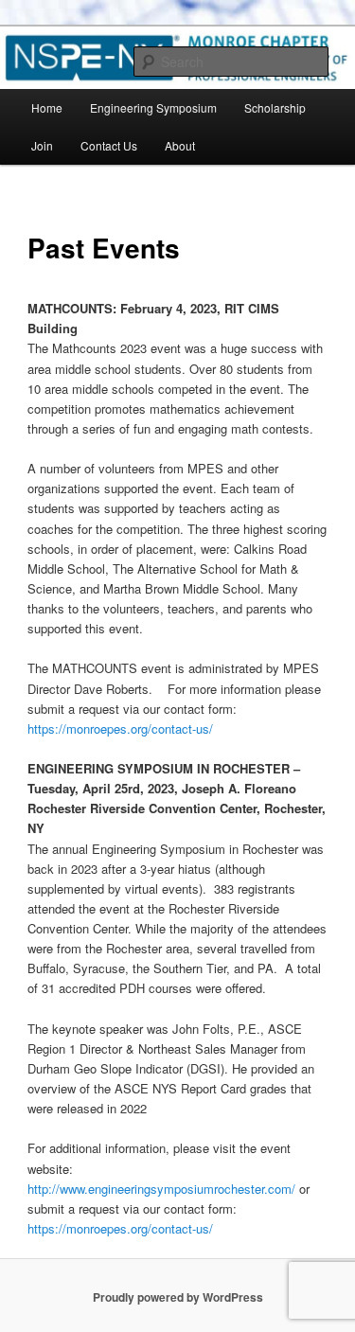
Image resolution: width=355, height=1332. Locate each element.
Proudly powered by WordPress (178, 1296)
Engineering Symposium (153, 107)
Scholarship (275, 107)
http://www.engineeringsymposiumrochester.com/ (161, 1189)
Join (42, 145)
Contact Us (108, 145)
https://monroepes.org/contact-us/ (120, 728)
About (180, 145)
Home (46, 107)
